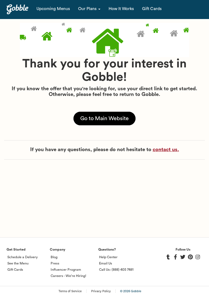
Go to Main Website (104, 118)
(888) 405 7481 (122, 269)
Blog (54, 257)
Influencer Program (66, 269)
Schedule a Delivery (22, 257)
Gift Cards (152, 9)
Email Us (105, 263)
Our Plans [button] (88, 9)
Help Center (108, 257)
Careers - (58, 276)
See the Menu (18, 263)
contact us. (166, 149)
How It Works (121, 9)
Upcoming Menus (53, 9)
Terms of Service (70, 291)
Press (55, 263)
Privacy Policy (101, 291)
